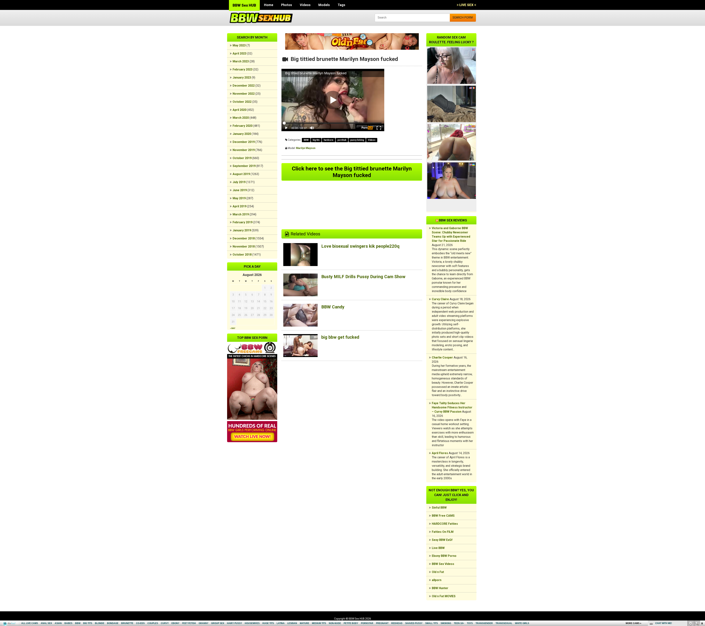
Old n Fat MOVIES (443, 596)
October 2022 (242, 101)
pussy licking (357, 140)
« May (232, 328)
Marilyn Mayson (305, 148)
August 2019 (241, 174)
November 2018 (244, 246)
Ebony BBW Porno (444, 556)
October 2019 (242, 158)
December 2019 (244, 142)
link (701, 568)
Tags (341, 5)
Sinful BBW (439, 507)
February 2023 (242, 69)
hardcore (328, 140)
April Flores (440, 453)
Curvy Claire (440, 299)
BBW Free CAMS (443, 515)
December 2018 (244, 238)
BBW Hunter (440, 588)
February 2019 (242, 222)
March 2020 (241, 117)
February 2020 (242, 126)
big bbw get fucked (340, 337)
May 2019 (239, 198)
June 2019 (240, 190)
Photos (286, 5)
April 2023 (239, 53)
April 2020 (239, 110)
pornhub (341, 140)
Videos (305, 5)
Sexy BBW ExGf (442, 540)
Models (324, 5)
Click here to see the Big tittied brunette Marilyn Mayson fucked (352, 171)
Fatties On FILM (442, 532)
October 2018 (242, 254)
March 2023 (241, 61)
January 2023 (242, 77)
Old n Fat (438, 572)
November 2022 (244, 93)
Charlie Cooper (442, 357)
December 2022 (244, 85)
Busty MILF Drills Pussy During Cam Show (363, 276)
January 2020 (242, 134)
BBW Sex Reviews (453, 220)
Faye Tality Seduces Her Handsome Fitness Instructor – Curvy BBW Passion (452, 407)
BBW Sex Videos (443, 564)
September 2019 (244, 166)
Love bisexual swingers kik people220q (360, 246)
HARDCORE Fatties (445, 523)
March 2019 (241, 214)
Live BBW (438, 548)
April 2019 (239, 206)
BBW (306, 140)
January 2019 (242, 230)
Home (268, 5)
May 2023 (239, 45)
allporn (436, 580)
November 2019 (244, 150)
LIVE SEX (466, 5)
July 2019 (239, 182)
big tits (316, 140)
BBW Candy (332, 307)
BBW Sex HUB (244, 5)
